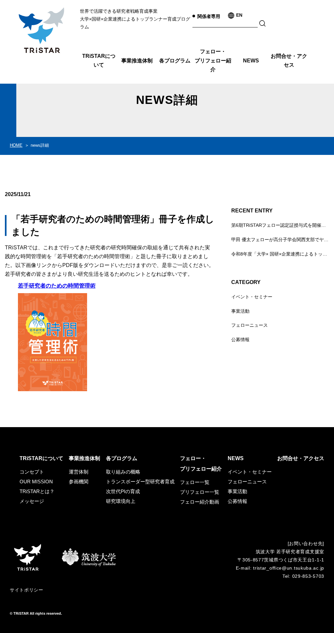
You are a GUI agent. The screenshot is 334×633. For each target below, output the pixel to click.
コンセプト (32, 472)
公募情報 (240, 339)
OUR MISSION (36, 481)
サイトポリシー (26, 589)
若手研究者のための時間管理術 (57, 285)
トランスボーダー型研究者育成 (140, 481)
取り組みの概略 (123, 472)
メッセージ (32, 501)
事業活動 (240, 311)
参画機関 (78, 481)
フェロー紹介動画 (199, 502)
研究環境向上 (120, 501)
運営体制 (78, 472)
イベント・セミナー (251, 296)
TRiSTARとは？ (37, 491)
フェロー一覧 (194, 482)
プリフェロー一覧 (199, 492)
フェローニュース (249, 325)
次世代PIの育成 (123, 491)
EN (239, 15)
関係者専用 (208, 16)
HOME (16, 145)
